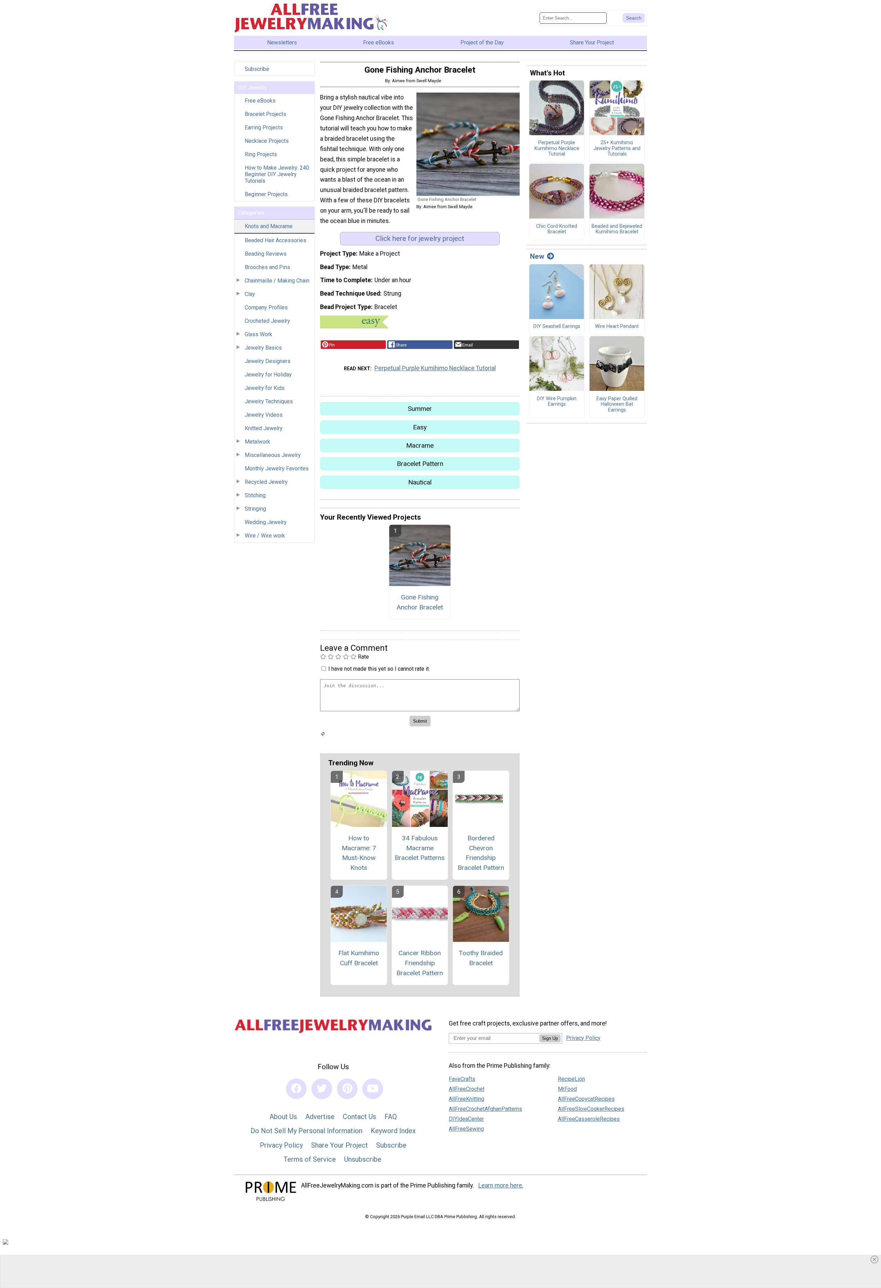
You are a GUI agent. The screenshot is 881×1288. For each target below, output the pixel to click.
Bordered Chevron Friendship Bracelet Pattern (481, 853)
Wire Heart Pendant (617, 326)
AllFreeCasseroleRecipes (589, 1119)
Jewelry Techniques (269, 401)
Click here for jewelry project (419, 238)
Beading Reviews (266, 254)
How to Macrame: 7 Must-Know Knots (359, 853)
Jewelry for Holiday (268, 374)
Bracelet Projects (265, 114)
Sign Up (550, 1038)
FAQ (390, 1117)
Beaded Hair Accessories (275, 240)
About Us (283, 1117)
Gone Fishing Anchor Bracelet (419, 602)
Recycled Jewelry (266, 482)
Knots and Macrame (269, 226)
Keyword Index (393, 1131)
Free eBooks (260, 100)
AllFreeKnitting (466, 1099)
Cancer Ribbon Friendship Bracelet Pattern (419, 963)
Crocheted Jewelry (267, 321)
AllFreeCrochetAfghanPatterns (485, 1109)
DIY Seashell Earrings (556, 326)
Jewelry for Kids (265, 388)
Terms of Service (310, 1159)
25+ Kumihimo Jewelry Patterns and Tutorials (616, 148)
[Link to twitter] (321, 1088)
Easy (420, 427)
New (537, 256)
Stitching (255, 495)
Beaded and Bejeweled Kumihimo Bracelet (617, 229)
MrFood (567, 1089)
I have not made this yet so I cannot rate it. (379, 669)
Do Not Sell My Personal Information (306, 1131)
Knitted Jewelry (264, 428)
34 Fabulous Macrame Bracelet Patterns (420, 848)
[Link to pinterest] (347, 1088)
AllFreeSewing (466, 1129)
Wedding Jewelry (266, 522)
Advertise (320, 1117)
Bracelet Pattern (420, 464)
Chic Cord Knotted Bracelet (556, 229)
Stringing (255, 508)
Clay (250, 294)
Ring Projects (261, 154)
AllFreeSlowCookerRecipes (591, 1109)
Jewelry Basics (263, 347)
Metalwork (257, 441)
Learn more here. (500, 1185)
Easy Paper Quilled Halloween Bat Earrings (616, 404)
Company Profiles (266, 307)
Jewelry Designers (267, 361)
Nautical (420, 482)
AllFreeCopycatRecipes (586, 1099)
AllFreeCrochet (467, 1089)
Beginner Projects (266, 194)
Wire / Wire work (265, 535)
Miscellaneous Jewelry (273, 455)
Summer (420, 409)
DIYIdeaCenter (466, 1119)
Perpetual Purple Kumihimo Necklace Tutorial (435, 368)
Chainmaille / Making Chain (277, 280)
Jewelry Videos (264, 415)
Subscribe (257, 69)
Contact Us (359, 1117)
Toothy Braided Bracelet (481, 958)
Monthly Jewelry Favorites (277, 468)
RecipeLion (571, 1079)
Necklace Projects (267, 141)
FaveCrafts (462, 1079)
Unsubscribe (362, 1159)
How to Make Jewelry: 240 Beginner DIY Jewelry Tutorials (277, 174)
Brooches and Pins (267, 267)
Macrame (420, 445)
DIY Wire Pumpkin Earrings (556, 401)
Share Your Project (339, 1145)
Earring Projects (264, 127)
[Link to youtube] (372, 1088)
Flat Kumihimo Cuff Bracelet (358, 958)
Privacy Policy (281, 1145)
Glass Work (258, 334)
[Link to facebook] (296, 1088)
